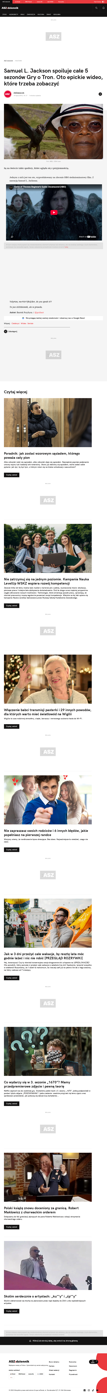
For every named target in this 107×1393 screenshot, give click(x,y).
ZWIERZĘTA (31, 14)
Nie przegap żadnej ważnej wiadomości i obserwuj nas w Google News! (55, 318)
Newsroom (73, 1366)
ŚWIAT (49, 14)
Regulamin (73, 1370)
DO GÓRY (93, 1361)
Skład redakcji (54, 1370)
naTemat (17, 1)
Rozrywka (61, 1)
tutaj (66, 247)
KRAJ (22, 14)
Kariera (51, 1366)
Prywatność (73, 1374)
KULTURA (41, 14)
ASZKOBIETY (13, 14)
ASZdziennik (6, 1)
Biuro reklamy (54, 1362)
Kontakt (52, 1374)
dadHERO (50, 1)
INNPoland (28, 1)
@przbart (39, 312)
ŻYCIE (5, 14)
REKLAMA (57, 14)
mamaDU (39, 1)
